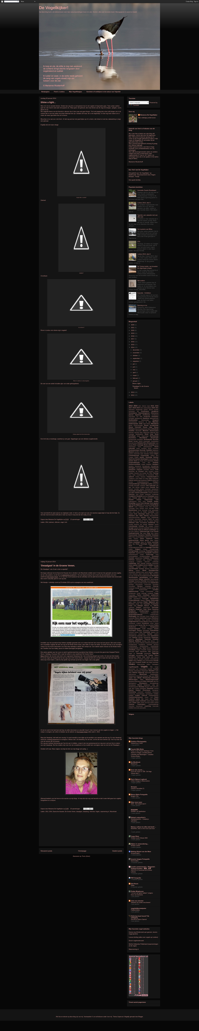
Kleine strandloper (134, 542)
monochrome (146, 574)
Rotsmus (131, 619)
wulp (151, 686)
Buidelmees (155, 450)
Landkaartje (155, 561)
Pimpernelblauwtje (134, 600)
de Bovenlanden (152, 459)
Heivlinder (131, 519)
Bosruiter (155, 439)
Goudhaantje (155, 494)
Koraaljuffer (148, 553)
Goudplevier (132, 496)
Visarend (138, 662)
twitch (148, 657)
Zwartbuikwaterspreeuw (136, 697)
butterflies (136, 452)
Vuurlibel (155, 669)
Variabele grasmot (133, 658)
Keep (148, 533)
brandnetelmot (154, 441)
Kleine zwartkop (153, 544)
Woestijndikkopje (154, 683)
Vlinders (132, 664)
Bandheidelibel (133, 420)
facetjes (144, 473)
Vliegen (151, 662)
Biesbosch (141, 422)
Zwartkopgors (141, 704)
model (130, 574)
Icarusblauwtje (133, 526)
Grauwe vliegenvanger (144, 499)
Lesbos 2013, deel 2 (144, 254)
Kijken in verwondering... (140, 844)
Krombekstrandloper (145, 556)
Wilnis (135, 677)
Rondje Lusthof (135, 845)
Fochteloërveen (140, 475)
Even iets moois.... (137, 770)
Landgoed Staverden (143, 561)
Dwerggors (139, 467)
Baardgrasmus (138, 418)
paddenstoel (154, 595)
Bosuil (130, 441)
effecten (57, 522)
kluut (130, 545)
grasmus (145, 496)
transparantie (147, 653)
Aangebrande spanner (142, 409)
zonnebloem (148, 692)
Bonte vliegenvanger (143, 436)
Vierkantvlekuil (149, 660)
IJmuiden (141, 526)
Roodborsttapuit (144, 611)
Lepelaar (135, 565)
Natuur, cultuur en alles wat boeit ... (143, 827)
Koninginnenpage (154, 549)
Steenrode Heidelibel (151, 639)
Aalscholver (132, 409)
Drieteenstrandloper (134, 464)
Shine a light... (48, 102)
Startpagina (45, 91)
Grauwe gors (136, 498)
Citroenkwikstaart (134, 455)
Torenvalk (139, 653)
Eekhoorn (139, 469)
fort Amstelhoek (150, 475)
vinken (133, 662)
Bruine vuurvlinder (153, 448)
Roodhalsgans (133, 613)
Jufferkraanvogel (144, 531)
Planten (148, 600)
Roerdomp (155, 609)
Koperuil (155, 551)
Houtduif (131, 524)
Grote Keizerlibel (149, 508)
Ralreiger (140, 605)
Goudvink (139, 496)
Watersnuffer (155, 672)
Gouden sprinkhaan (145, 494)
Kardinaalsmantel (134, 533)
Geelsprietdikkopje (134, 484)
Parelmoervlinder (142, 596)
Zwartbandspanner (153, 695)
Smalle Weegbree (147, 628)
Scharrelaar (155, 621)
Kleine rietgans (154, 540)
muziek (135, 575)
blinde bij (150, 429)
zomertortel (140, 692)
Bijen (149, 422)
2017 (133, 339)
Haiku (141, 515)
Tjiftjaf (149, 651)
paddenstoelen (133, 597)
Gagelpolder (155, 478)
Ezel (141, 473)
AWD (141, 416)
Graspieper (151, 496)
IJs (146, 526)
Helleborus (144, 519)
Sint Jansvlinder (150, 625)
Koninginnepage (133, 551)
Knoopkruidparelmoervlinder (136, 547)
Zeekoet (131, 690)
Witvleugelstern (132, 683)
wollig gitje (155, 685)
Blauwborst (154, 423)
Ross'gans (143, 616)
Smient (156, 628)
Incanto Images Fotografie (140, 859)
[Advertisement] (81, 540)
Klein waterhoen (154, 536)
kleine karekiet (133, 538)
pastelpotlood (155, 596)
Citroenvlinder (145, 455)
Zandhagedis (143, 688)
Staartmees (154, 637)
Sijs (144, 625)
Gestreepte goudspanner (151, 489)
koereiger (149, 547)
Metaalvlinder (132, 572)
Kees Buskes (154, 533)
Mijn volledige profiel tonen (147, 118)
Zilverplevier (155, 690)
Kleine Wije (132, 544)
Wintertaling (154, 678)
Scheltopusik (132, 623)
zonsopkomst (149, 693)
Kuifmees (131, 560)
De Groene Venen (70, 811)
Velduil (131, 660)
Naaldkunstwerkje (146, 575)
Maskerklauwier (154, 568)
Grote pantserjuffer (153, 510)
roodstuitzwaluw (154, 614)
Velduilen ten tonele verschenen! (140, 902)
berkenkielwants (133, 422)
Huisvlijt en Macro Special (139, 919)
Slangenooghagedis (134, 628)
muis (132, 575)
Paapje (156, 593)
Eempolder (146, 469)
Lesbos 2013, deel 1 (144, 203)
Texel (137, 651)
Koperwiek (132, 553)
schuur (152, 623)
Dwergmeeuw (147, 468)
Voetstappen (155, 664)
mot (130, 575)
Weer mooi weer (136, 802)
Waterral (134, 672)
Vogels (98, 811)
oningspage (148, 586)
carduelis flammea (153, 452)
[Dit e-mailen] (84, 519)
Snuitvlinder (146, 632)
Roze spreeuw (146, 619)
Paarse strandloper (143, 595)
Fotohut (137, 476)
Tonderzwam (155, 651)
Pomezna (131, 604)
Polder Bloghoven (137, 891)
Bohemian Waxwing (134, 432)
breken (135, 443)
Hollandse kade (134, 522)
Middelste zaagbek (153, 572)
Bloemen (146, 430)
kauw (144, 533)
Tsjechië (155, 653)
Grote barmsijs (146, 505)
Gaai (150, 478)
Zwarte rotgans (150, 700)
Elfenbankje (132, 471)
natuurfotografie (154, 579)
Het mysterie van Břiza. (145, 229)
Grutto (148, 514)
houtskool (136, 524)
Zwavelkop (131, 706)
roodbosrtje (155, 611)
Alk (138, 411)
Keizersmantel (133, 535)
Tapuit (144, 648)
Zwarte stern (136, 702)
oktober (135, 355)
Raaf (135, 605)
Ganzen (131, 480)
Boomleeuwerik (132, 439)
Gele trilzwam (136, 487)
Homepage (82, 851)
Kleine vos (143, 542)
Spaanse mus (154, 632)
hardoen (143, 517)
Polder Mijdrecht (149, 602)
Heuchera (135, 521)
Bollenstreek (146, 432)
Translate (136, 105)
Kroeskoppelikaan (133, 556)
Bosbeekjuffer (148, 439)
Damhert (155, 457)
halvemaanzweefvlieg (134, 517)
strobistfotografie (133, 646)
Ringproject (139, 609)
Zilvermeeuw (146, 690)
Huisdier (145, 524)
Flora (130, 475)
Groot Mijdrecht (137, 505)
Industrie (136, 528)
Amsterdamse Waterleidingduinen (139, 413)
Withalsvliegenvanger (152, 679)
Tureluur (150, 655)
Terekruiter (131, 651)
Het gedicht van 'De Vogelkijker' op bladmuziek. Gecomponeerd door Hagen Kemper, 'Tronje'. (142, 174)
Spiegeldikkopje (133, 635)
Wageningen (145, 670)
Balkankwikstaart (154, 418)
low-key (145, 567)
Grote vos (139, 512)
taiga (140, 648)
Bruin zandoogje (138, 445)
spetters (156, 634)
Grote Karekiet (140, 508)
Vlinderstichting (141, 664)
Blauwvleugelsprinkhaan (141, 429)
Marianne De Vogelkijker (148, 115)
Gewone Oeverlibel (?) (137, 788)
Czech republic (139, 457)
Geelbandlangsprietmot (143, 482)
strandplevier (142, 644)
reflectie (156, 605)
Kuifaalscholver (139, 558)
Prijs (141, 604)
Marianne (147, 568)
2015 (133, 344)
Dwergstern (132, 469)
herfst (150, 519)
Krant (157, 554)
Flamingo (155, 473)
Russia (146, 621)
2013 (46, 811)
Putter (130, 605)
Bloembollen (139, 430)
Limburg (131, 567)
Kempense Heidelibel (144, 535)
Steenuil (131, 641)
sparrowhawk (141, 634)
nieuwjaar (131, 581)
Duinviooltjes (135, 861)
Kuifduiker (146, 558)
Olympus (140, 586)
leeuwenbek (155, 563)
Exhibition (131, 473)
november (136, 352)
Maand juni (134, 764)
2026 (133, 325)
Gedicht (149, 480)
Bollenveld (152, 432)
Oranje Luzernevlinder (146, 591)
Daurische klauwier (58, 811)
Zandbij (137, 688)
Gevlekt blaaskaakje (148, 490)
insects (151, 528)
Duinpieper (148, 464)
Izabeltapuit (152, 529)
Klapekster (147, 536)
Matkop (131, 570)
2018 (133, 336)
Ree (151, 605)
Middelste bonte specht (142, 572)
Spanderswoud (132, 634)
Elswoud (141, 471)
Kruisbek (131, 558)
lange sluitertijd (141, 563)
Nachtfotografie (133, 577)
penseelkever (137, 598)
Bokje (141, 432)
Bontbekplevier (139, 434)
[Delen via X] (88, 519)
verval (143, 660)
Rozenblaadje (155, 619)
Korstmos (155, 553)
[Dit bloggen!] (86, 519)
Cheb (141, 453)
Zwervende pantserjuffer (140, 708)
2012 (133, 395)
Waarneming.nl (134, 949)
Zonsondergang (140, 693)
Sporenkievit (154, 635)
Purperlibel (147, 604)
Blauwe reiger (147, 427)
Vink (130, 662)
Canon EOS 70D (144, 452)
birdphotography (133, 423)
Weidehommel (132, 676)
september (136, 358)
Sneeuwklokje (154, 630)
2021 (133, 327)
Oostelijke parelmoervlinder (138, 589)
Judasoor (136, 531)
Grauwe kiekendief (147, 498)
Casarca (131, 453)
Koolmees (149, 551)
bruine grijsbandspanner (145, 446)
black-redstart (146, 423)
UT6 (138, 241)
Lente (130, 565)
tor (134, 653)
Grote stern (132, 512)
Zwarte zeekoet (154, 702)
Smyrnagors (132, 630)
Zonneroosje (132, 693)
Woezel (139, 685)
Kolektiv (131, 549)
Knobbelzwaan (154, 545)
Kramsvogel (149, 554)
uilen (152, 657)
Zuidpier (137, 695)
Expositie (136, 473)
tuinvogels (132, 655)
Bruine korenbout (141, 448)
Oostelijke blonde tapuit (152, 588)
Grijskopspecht (132, 501)
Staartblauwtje (147, 637)
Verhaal (139, 660)
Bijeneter (155, 422)
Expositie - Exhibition (144, 293)
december (136, 350)
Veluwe (135, 660)
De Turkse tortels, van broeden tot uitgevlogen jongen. (147, 267)
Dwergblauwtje (146, 466)
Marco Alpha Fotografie (139, 794)
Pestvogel (145, 598)
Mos (151, 574)
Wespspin (145, 676)
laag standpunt (147, 559)
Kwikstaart (138, 559)
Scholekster (145, 623)
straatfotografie (154, 642)
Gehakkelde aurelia (146, 484)
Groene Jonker (152, 501)
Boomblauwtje (154, 436)
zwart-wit (144, 695)
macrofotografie (133, 568)
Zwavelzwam (139, 706)
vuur (137, 669)
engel (62, 522)
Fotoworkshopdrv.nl (152, 476)
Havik (148, 517)
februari (135, 378)
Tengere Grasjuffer (141, 649)
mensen (138, 570)
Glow (137, 494)
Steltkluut (138, 641)
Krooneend (155, 556)
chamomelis (137, 453)
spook (148, 635)
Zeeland (138, 690)
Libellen (150, 565)
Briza (145, 443)
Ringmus (132, 609)
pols (157, 602)
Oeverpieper (132, 586)
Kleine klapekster (146, 538)
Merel (144, 570)
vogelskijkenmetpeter (138, 908)
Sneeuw (139, 630)
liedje (157, 565)
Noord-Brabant (150, 581)
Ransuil (146, 605)
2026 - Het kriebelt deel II (138, 804)
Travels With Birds (137, 749)
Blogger (140, 1016)
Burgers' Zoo (134, 796)
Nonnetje (143, 581)
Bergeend (155, 420)
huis (141, 524)
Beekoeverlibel (145, 420)
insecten (146, 528)
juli (134, 364)
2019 (133, 333)
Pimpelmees (154, 598)
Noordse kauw (147, 582)
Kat (141, 533)
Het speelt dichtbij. (135, 180)
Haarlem (156, 514)
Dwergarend (138, 466)
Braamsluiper (147, 441)
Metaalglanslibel (153, 570)
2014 (46, 522)
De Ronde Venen (142, 460)
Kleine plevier (144, 540)
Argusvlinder (132, 416)
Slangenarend (154, 627)
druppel (143, 464)
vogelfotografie (133, 667)
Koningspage (142, 551)
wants (156, 670)
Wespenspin (139, 676)
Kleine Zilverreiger (141, 544)
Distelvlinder (150, 460)
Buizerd (131, 452)
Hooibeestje (151, 522)
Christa (151, 453)
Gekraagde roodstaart (139, 485)
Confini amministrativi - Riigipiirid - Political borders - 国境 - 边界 (143, 867)
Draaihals (155, 462)
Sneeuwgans (146, 630)
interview (92, 811)
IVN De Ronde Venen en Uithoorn (139, 529)
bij (146, 422)
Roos (138, 616)
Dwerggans (132, 468)
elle (136, 471)
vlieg (147, 662)
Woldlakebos (147, 685)
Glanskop (131, 494)
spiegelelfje (140, 635)
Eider (156, 469)
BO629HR (134, 810)
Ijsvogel (131, 528)
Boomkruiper (154, 438)
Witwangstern (143, 683)
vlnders (148, 664)
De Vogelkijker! (53, 7)
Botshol (141, 441)
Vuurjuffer (149, 669)
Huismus (151, 524)
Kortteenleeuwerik (133, 554)
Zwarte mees (149, 699)
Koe (144, 547)
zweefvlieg (147, 706)
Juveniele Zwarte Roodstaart (146, 190)
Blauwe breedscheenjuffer (136, 425)
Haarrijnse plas (133, 515)
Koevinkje (155, 547)
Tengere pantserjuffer (152, 649)
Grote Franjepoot (139, 506)
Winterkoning (146, 678)
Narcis (151, 577)
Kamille (152, 531)
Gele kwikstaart (151, 485)
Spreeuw (134, 637)
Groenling (132, 503)
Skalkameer (132, 627)
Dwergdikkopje (154, 466)
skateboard (143, 627)
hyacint (156, 524)
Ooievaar (155, 586)
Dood (143, 462)
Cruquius (131, 457)
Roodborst (132, 611)
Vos (151, 667)
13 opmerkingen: (75, 519)
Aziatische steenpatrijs (151, 416)
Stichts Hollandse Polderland (143, 642)
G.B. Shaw (145, 478)
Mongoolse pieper (137, 574)
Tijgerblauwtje (143, 651)
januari (135, 381)
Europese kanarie (153, 471)
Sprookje (140, 637)
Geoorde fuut (154, 487)
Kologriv (145, 549)
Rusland (141, 621)
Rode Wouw (147, 609)
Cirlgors (156, 453)
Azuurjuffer (131, 418)
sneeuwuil (131, 632)
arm (137, 416)
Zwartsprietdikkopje (153, 704)
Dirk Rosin (134, 883)
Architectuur (146, 415)
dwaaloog (86, 811)
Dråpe (132, 885)
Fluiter (134, 475)
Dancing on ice (142, 305)
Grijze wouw (142, 501)
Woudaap (141, 686)
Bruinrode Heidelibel (146, 450)
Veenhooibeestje (154, 658)
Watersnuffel (148, 672)
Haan (152, 514)
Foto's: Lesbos (59, 91)
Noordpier (140, 582)
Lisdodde (138, 567)
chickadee (146, 453)
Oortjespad (131, 588)
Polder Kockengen (138, 602)
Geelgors (155, 482)
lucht (150, 567)
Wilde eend (152, 676)
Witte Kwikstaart (148, 681)
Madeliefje (141, 568)
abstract (51, 522)
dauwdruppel (144, 459)
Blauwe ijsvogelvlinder (151, 425)
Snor (140, 632)
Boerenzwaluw (154, 430)
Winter (139, 678)
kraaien (142, 554)
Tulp (145, 655)
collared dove (154, 455)
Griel (157, 499)
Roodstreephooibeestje (135, 614)
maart (135, 375)
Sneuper (136, 632)
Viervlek (155, 660)
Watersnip (141, 672)
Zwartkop (131, 704)
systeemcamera (133, 648)
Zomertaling (132, 692)
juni (134, 367)
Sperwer (149, 634)
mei (134, 369)
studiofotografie (154, 646)
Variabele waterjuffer (144, 658)
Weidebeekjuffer (154, 674)
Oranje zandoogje (142, 593)
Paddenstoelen (135, 910)
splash (145, 635)
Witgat (141, 679)
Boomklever (143, 438)
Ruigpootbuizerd (133, 621)
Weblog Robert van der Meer (141, 851)
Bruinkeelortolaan (134, 450)
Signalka (140, 625)
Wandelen (152, 671)
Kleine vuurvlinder (152, 542)
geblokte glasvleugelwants (140, 480)
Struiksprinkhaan (144, 646)
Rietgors (138, 607)
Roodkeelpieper (144, 612)
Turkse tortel (141, 657)
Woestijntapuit (132, 685)
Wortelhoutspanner (133, 686)
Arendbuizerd (155, 414)
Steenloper (139, 639)
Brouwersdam (151, 443)
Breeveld (131, 443)
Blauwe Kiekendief (135, 427)
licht (66, 522)
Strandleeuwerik (133, 644)
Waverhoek (113, 811)
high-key (141, 521)
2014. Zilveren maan (144, 406)
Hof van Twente (148, 521)
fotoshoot (143, 476)
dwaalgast (79, 811)
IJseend (156, 526)
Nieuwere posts (46, 851)
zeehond (156, 688)
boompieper (140, 439)
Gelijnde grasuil (145, 487)
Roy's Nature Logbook (139, 779)
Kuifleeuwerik (154, 558)
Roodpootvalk (154, 612)
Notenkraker (154, 582)
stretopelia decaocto (152, 644)
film (148, 473)
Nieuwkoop (138, 581)
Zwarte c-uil (148, 697)
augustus (136, 361)
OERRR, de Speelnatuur (138, 811)
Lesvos (145, 565)
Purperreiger (154, 604)
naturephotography (133, 579)
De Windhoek (135, 762)
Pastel (149, 596)
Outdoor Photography (138, 741)
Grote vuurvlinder (148, 512)
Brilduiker (140, 443)
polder (130, 602)
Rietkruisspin (146, 607)
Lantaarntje (148, 563)
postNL (137, 604)
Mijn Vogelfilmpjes (75, 91)
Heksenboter (138, 519)
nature (156, 577)
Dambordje (149, 457)
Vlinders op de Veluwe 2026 (139, 838)
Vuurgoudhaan (143, 669)
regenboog (131, 607)
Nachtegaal (155, 575)
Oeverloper (155, 584)
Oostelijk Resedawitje (140, 588)
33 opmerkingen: (75, 809)
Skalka (156, 625)
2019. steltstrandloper (145, 407)
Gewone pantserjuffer (141, 492)
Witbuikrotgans (133, 679)
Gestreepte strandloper (136, 491)
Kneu (140, 545)
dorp (149, 462)
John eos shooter (137, 901)
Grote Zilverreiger (139, 514)
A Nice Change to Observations (140, 781)
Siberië (136, 625)
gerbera (142, 489)
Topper (130, 653)
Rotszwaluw (138, 619)
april (134, 372)
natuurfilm (147, 579)
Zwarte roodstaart (140, 701)
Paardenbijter (132, 595)
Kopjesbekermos (140, 552)
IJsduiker (151, 526)
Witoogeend (132, 681)
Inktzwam (141, 528)
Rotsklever (155, 618)
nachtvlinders (143, 577)
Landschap (132, 563)
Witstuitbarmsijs (139, 681)
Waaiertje (131, 670)
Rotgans (149, 618)
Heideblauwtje (154, 517)
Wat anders (141, 280)
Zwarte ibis (140, 699)
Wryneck (147, 686)
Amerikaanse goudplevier (149, 411)
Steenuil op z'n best (137, 743)
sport (130, 637)
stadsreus (131, 639)
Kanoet (156, 531)
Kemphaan (155, 535)
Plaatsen (142, 600)
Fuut (140, 478)
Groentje (138, 503)
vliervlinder (155, 662)
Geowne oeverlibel (134, 489)
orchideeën (150, 593)
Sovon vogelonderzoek (136, 940)
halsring (146, 515)
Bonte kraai (149, 434)
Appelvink (138, 415)
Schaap (150, 621)
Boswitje (136, 441)
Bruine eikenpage (149, 445)
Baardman (146, 418)
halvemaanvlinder (154, 515)
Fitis (150, 473)
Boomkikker (132, 438)
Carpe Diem (135, 836)
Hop (157, 522)
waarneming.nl (104, 811)
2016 (133, 341)
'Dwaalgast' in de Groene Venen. (58, 565)
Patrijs (130, 598)
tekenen (149, 648)
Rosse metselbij (150, 616)
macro (156, 567)
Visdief (144, 662)
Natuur (141, 579)
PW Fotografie (136, 878)
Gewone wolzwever (153, 492)
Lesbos (140, 565)
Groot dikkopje (144, 503)
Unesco (156, 657)
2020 (133, 330)
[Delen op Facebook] (90, 519)
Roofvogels (132, 616)
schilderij (138, 623)
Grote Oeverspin (142, 510)
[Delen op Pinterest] (92, 519)
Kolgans (138, 549)
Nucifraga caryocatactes (136, 584)
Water (130, 672)
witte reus (155, 681)
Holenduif (156, 521)
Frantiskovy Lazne (133, 478)
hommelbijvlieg (143, 522)
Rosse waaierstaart (141, 618)
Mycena (140, 575)
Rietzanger (155, 607)
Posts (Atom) (86, 856)
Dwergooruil (154, 468)
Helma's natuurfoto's (138, 817)
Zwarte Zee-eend (145, 702)
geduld (154, 480)
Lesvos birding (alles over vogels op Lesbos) (143, 937)
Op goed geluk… (136, 853)
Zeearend (150, 688)
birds (140, 423)
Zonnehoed (155, 692)
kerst (130, 537)
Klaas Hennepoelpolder (138, 536)
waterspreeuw (132, 674)
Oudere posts (117, 851)
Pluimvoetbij (154, 600)
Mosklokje (155, 574)
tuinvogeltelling (139, 655)
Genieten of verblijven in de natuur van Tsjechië (103, 91)
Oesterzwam (147, 584)
